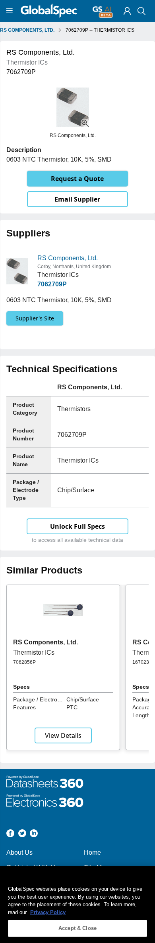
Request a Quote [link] (77, 178)
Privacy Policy (48, 912)
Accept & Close (77, 928)
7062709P (52, 284)
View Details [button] (63, 735)
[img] (127, 11)
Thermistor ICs (33, 652)
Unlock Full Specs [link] (77, 526)
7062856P (24, 662)
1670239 (142, 662)
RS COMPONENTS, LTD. (27, 30)
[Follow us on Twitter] (22, 834)
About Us (19, 852)
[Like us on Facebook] (10, 834)
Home (92, 852)
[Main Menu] (10, 11)
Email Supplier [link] (77, 199)
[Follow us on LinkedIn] (34, 834)
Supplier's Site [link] (34, 318)
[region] (77, 904)
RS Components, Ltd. (67, 258)
